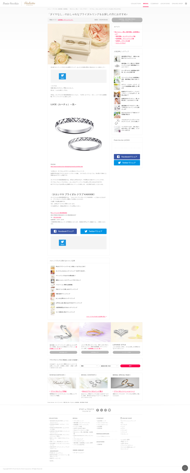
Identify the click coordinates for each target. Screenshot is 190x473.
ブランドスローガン (102, 422)
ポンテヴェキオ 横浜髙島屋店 (59, 213)
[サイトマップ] (186, 3)
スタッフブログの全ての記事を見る (95, 316)
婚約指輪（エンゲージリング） (82, 422)
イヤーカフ (124, 430)
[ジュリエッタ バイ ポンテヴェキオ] (30, 5)
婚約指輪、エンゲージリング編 (125, 36)
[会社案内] (154, 3)
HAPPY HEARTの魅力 (80, 428)
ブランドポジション (102, 424)
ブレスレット (124, 434)
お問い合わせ (124, 443)
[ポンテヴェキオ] (10, 3)
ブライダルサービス (79, 441)
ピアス (123, 428)
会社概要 (99, 426)
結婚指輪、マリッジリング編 (125, 38)
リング (123, 426)
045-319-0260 (57, 217)
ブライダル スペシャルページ (124, 391)
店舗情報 (99, 444)
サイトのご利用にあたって (128, 447)
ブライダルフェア (78, 439)
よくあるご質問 (125, 439)
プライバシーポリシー (127, 445)
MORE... (52, 461)
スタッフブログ (121, 43)
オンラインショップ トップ (128, 421)
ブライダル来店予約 (79, 444)
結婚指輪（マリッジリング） (65, 19)
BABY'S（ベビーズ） (55, 458)
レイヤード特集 (78, 426)
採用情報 (99, 428)
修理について (124, 441)
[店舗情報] (165, 3)
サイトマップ (124, 449)
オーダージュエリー (79, 452)
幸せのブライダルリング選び (92, 391)
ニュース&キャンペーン (103, 436)
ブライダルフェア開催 (58, 391)
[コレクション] (136, 3)
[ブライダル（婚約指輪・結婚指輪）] (146, 3)
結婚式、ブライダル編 (123, 41)
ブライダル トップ (78, 421)
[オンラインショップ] (177, 3)
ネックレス (124, 424)
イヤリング (124, 432)
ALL (122, 422)
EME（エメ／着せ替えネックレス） (59, 441)
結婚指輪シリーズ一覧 (94, 348)
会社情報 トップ (101, 421)
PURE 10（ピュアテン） (56, 453)
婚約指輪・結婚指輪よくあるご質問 (83, 442)
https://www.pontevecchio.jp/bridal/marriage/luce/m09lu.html (67, 166)
